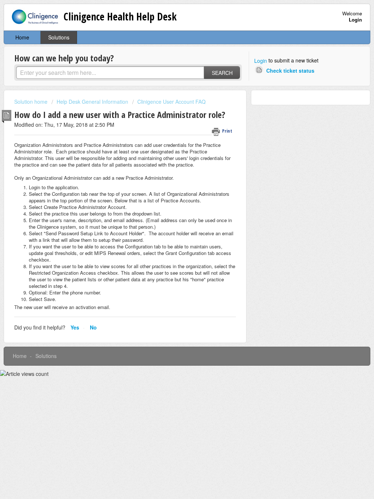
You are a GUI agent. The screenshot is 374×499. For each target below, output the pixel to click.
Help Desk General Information (92, 101)
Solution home (31, 101)
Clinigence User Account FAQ (171, 101)
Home (22, 37)
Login (260, 60)
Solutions (58, 37)
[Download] (173, 155)
